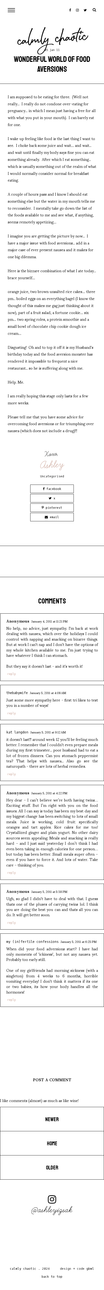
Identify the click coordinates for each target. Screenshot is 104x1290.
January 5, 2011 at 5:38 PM (49, 891)
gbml (90, 1269)
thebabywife (17, 693)
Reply (11, 674)
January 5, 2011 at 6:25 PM (78, 941)
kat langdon (17, 732)
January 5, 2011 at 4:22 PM (49, 792)
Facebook (53, 489)
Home (52, 1143)
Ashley (52, 465)
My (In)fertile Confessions (32, 941)
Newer (52, 1119)
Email (53, 517)
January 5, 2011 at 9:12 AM (48, 732)
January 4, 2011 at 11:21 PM (49, 621)
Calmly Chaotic (53, 39)
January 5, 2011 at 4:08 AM (48, 692)
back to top (52, 1277)
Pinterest (53, 508)
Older (52, 1167)
